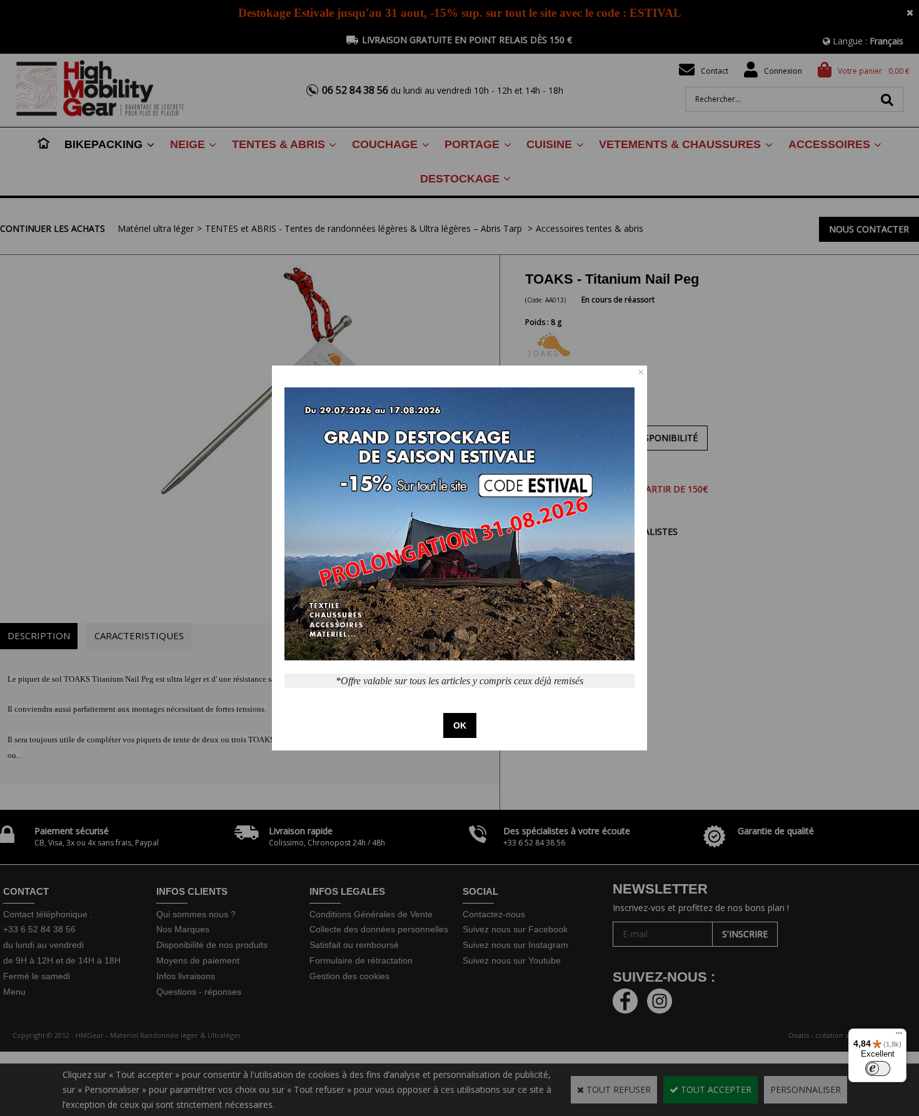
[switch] (877, 1068)
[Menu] (898, 1036)
